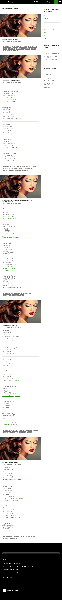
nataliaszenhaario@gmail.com (11, 396)
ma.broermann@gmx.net (9, 218)
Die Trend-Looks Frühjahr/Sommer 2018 (21, 200)
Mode (22, 170)
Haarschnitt (20, 48)
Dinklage (4, 462)
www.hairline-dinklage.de (10, 500)
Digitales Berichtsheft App (9, 577)
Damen (4, 200)
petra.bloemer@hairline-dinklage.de (13, 498)
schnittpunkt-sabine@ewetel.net (12, 119)
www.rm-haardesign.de (9, 134)
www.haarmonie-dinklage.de (11, 517)
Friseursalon (7, 295)
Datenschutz (5, 598)
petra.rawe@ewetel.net (9, 236)
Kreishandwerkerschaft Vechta (10, 569)
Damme (8, 200)
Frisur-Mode (7, 168)
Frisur (5, 48)
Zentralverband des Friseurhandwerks (12, 563)
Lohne (45, 26)
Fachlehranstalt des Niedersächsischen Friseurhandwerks (16, 575)
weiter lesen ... (47, 62)
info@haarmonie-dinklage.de (11, 515)
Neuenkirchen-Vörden (49, 29)
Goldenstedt (5, 80)
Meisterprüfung (8, 50)
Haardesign (12, 48)
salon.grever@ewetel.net (9, 147)
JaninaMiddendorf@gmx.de (10, 380)
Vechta (15, 50)
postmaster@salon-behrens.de (11, 479)
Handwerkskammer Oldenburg (10, 572)
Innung (33, 48)
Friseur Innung (7, 46)
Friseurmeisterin (33, 46)
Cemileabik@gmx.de (8, 268)
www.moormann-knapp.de (10, 238)
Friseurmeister (22, 46)
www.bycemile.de (7, 270)
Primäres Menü (60, 2)
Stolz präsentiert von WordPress (16, 598)
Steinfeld (46, 32)
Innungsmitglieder (13, 39)
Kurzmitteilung (8, 41)
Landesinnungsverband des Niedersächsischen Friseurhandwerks (18, 566)
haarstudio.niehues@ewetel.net (11, 288)
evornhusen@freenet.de (9, 425)
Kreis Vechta (23, 432)
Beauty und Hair (8, 430)
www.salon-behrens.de (9, 481)
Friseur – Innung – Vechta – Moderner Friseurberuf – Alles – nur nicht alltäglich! (27, 2)
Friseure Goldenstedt (24, 166)
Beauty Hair (7, 293)
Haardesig (15, 432)
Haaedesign (15, 168)
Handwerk (6, 170)
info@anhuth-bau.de (8, 101)
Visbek (45, 38)
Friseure (15, 46)
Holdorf (4, 39)
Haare (21, 168)
